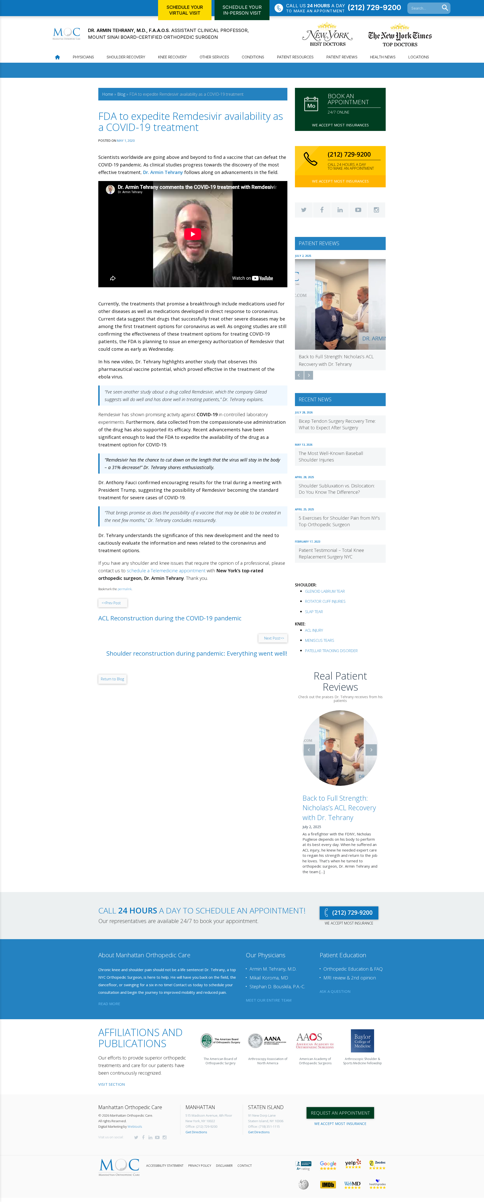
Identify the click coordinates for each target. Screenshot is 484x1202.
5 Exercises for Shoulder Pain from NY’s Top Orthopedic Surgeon (339, 521)
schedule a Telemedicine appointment (166, 571)
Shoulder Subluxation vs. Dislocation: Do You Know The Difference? (337, 489)
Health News (383, 57)
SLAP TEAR (314, 611)
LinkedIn (340, 210)
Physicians (83, 57)
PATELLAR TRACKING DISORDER (331, 650)
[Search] (445, 8)
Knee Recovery (172, 57)
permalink (125, 589)
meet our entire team (268, 999)
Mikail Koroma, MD (269, 978)
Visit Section (111, 1084)
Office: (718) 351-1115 (264, 1126)
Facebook (322, 210)
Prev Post (111, 602)
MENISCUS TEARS (319, 640)
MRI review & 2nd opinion (349, 978)
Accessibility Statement (165, 1165)
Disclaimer (224, 1165)
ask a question (335, 991)
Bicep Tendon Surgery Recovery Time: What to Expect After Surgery (337, 424)
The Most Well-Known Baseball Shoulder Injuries (331, 456)
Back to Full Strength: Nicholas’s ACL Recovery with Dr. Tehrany (339, 807)
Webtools (135, 1126)
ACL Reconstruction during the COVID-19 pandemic (169, 618)
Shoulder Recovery (126, 57)
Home (107, 94)
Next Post (274, 638)
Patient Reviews (341, 57)
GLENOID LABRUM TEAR (325, 591)
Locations (418, 57)
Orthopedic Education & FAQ (353, 969)
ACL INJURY (314, 630)
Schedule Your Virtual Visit (185, 10)
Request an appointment (340, 1113)
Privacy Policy (199, 1165)
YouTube (358, 210)
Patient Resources (295, 57)
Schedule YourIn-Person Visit (242, 10)
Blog (121, 94)
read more (109, 1003)
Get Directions (196, 1132)
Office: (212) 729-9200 (201, 1126)
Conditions (253, 57)
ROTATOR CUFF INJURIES (325, 601)
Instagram (376, 210)
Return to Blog (112, 679)
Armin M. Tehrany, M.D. (273, 969)
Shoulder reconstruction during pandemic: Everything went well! (196, 653)
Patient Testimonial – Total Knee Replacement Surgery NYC (331, 553)
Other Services (214, 57)
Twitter (304, 210)
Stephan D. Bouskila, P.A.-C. (277, 986)
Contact (244, 1165)
